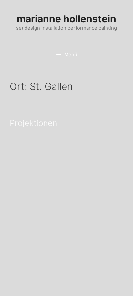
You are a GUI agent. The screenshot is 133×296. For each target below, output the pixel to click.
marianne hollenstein (66, 19)
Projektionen (33, 123)
